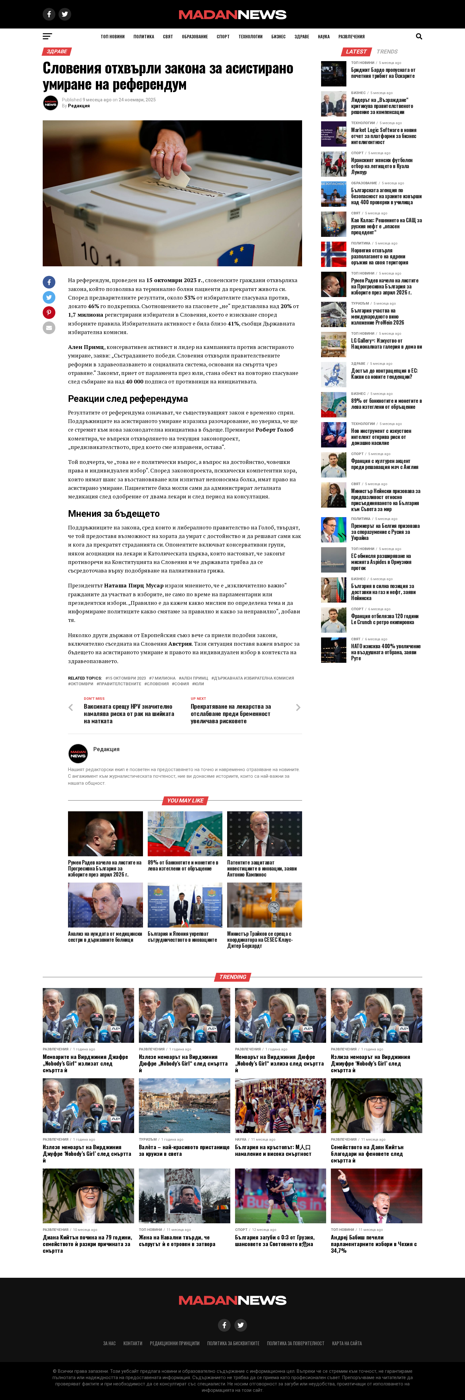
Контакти (132, 1343)
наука (324, 36)
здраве (301, 36)
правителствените (120, 684)
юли (199, 684)
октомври (82, 684)
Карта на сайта (347, 1343)
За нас (109, 1343)
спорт (223, 36)
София (181, 684)
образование (195, 36)
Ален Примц (194, 678)
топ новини (113, 36)
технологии (251, 36)
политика (143, 36)
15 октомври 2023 (127, 678)
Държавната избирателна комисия (254, 678)
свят (168, 36)
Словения (158, 684)
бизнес (278, 36)
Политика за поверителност (296, 1343)
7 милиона (164, 678)
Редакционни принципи (175, 1343)
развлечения (351, 36)
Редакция (79, 105)
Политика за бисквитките (233, 1343)
